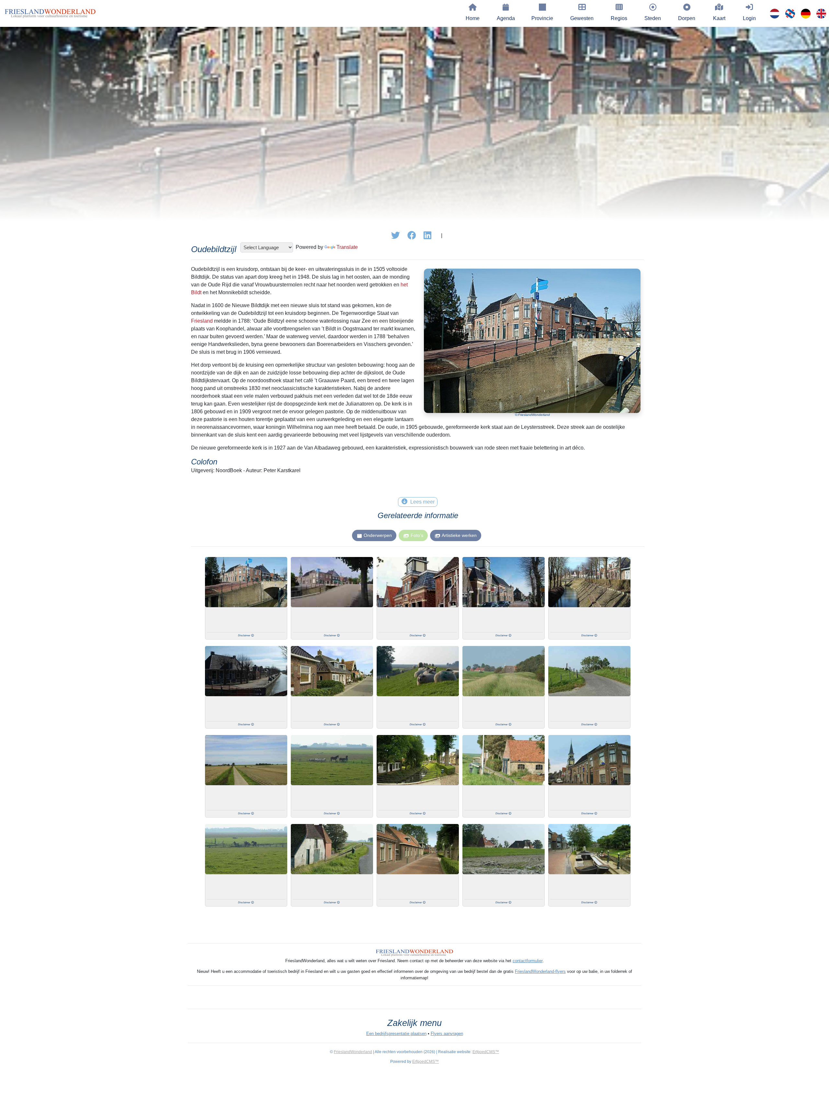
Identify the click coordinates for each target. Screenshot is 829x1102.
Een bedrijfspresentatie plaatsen (396, 1033)
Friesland (202, 321)
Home (473, 18)
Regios (619, 18)
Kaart (719, 18)
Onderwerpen (378, 535)
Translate (347, 247)
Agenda (506, 18)
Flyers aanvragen (447, 1033)
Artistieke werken (459, 535)
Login (749, 18)
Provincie (542, 18)
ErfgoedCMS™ (485, 1052)
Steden (652, 18)
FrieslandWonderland (353, 1052)
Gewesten (582, 18)
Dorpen (686, 18)
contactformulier (528, 960)
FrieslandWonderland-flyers (540, 971)
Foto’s (417, 535)
